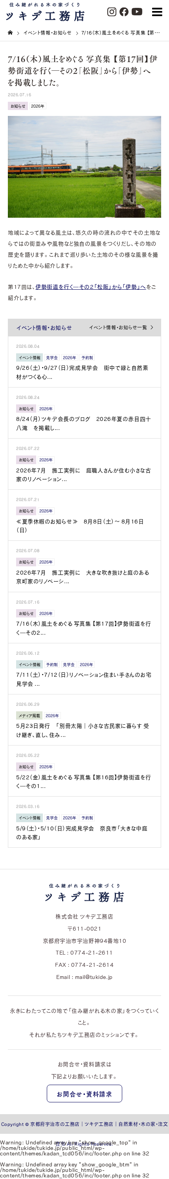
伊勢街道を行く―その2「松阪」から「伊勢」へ (90, 286)
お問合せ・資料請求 (84, 1093)
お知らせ (18, 106)
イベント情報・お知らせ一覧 (118, 327)
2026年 (37, 106)
